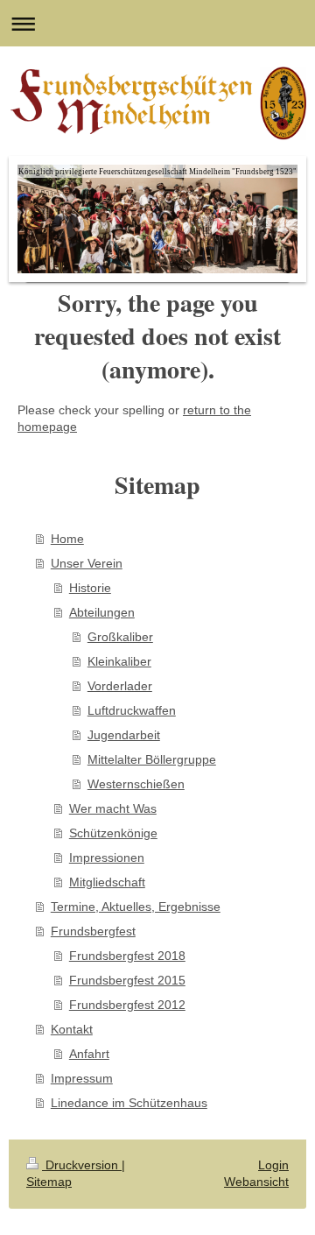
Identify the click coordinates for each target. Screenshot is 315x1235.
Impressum (82, 1078)
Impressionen (106, 857)
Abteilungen (102, 612)
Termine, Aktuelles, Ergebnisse (135, 907)
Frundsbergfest (93, 931)
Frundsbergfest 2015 (127, 980)
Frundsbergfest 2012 (127, 1005)
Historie (90, 588)
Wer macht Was (113, 808)
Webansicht (256, 1182)
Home (67, 539)
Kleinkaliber (119, 661)
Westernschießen (136, 784)
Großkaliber (120, 637)
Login (273, 1165)
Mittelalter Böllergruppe (152, 759)
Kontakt (72, 1029)
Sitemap (49, 1182)
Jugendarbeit (124, 735)
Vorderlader (120, 686)
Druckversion (82, 1165)
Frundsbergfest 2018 (127, 956)
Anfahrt (89, 1054)
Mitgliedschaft (107, 882)
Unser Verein (86, 563)
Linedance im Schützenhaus (129, 1103)
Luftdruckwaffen (132, 710)
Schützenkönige (113, 833)
